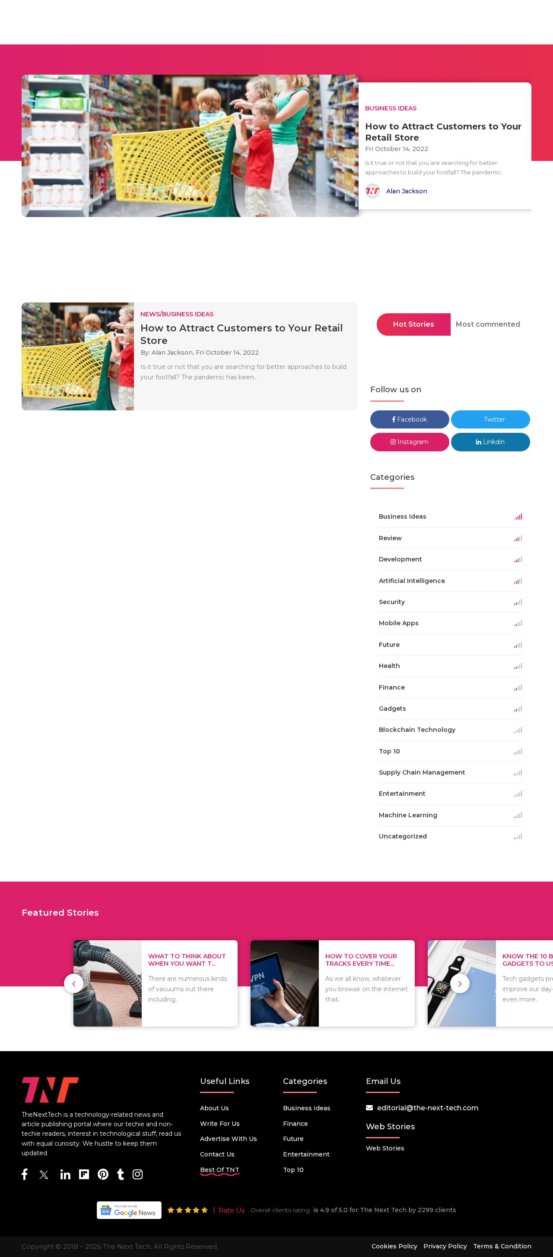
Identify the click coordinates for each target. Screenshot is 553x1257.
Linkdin (493, 442)
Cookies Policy (394, 1246)
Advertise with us (228, 1139)
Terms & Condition (502, 1246)
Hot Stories (413, 324)
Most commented (488, 324)
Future (293, 1139)
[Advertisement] (276, 262)
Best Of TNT (219, 1170)
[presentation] (73, 983)
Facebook (411, 419)
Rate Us (232, 1210)
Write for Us (220, 1124)
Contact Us (217, 1154)
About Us (214, 1108)
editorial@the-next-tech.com (428, 1108)
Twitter (493, 419)
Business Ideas (307, 1108)
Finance (295, 1124)
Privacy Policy (445, 1246)
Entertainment (306, 1154)
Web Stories (385, 1148)
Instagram (412, 442)
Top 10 (293, 1170)
